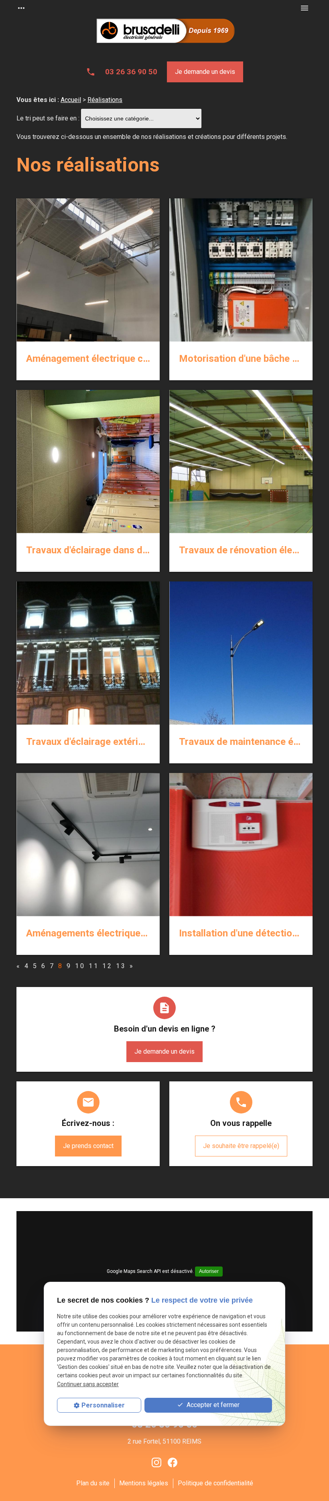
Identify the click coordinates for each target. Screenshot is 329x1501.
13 (121, 966)
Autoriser (209, 1271)
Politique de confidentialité (215, 1483)
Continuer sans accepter (88, 1384)
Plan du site (93, 1483)
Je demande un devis (205, 71)
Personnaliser (103, 1405)
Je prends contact (88, 1146)
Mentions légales (143, 1483)
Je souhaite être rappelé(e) (241, 1146)
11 (94, 966)
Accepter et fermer (212, 1405)
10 (80, 966)
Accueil (71, 100)
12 (107, 966)
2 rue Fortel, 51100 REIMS (164, 1441)
